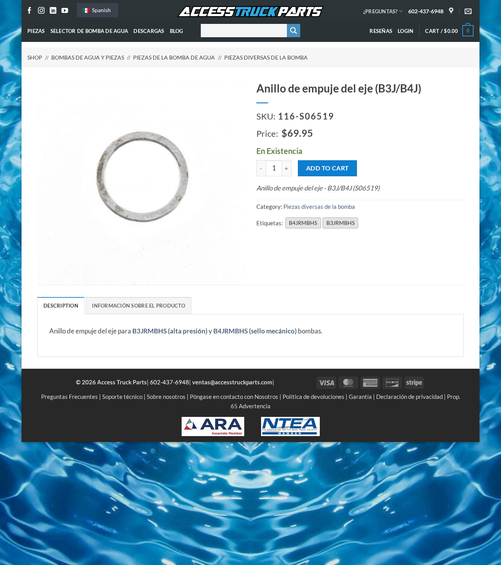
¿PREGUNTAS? (380, 11)
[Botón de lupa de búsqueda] (293, 30)
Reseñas (380, 31)
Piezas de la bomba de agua (174, 57)
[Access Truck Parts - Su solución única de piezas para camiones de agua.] (250, 12)
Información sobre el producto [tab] (138, 305)
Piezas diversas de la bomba (266, 57)
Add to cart (327, 168)
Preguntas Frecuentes (69, 396)
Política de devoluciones (313, 396)
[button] (405, 31)
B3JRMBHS (340, 222)
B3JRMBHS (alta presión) (169, 331)
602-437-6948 (425, 11)
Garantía (360, 396)
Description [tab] (60, 305)
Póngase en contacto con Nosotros (234, 396)
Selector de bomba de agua (89, 31)
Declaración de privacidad (409, 396)
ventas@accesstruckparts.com (232, 382)
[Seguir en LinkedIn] (53, 11)
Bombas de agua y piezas (87, 57)
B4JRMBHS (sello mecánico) (255, 331)
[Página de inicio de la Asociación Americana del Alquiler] (213, 425)
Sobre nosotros (166, 396)
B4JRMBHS (303, 222)
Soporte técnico (122, 396)
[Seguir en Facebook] (29, 11)
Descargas (148, 31)
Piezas (36, 31)
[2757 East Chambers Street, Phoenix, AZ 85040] (452, 11)
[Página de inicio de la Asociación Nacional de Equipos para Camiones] (290, 425)
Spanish (101, 10)
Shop (34, 57)
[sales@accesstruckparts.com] (469, 11)
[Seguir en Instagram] (41, 11)
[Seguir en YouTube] (64, 11)
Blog (176, 31)
